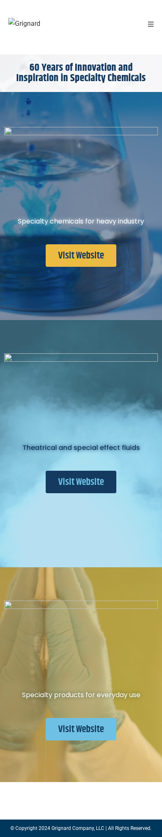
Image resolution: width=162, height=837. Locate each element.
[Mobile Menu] (151, 25)
